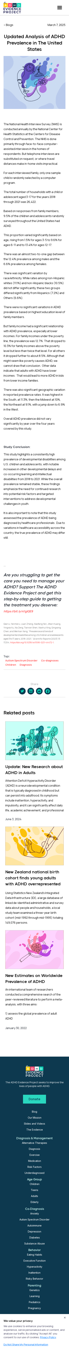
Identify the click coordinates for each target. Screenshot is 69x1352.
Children (34, 1183)
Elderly (35, 1202)
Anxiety (34, 1213)
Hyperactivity (34, 1266)
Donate (34, 1099)
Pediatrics (34, 1302)
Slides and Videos (34, 1123)
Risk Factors (34, 1166)
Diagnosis (34, 1148)
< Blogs (8, 25)
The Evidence (34, 1129)
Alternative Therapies (34, 1142)
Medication (34, 1160)
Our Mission (34, 1117)
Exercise (35, 1154)
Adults (34, 1196)
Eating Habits (34, 1254)
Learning (35, 1296)
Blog (34, 1111)
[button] (59, 7)
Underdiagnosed (34, 1172)
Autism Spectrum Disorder (34, 1219)
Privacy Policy (48, 1337)
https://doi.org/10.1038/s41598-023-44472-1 (32, 642)
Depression (34, 1231)
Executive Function (35, 1260)
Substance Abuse (34, 1243)
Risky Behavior (34, 1278)
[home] (12, 7)
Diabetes (34, 1237)
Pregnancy (34, 1308)
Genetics (34, 1290)
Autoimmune (34, 1225)
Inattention (34, 1272)
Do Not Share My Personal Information (26, 1344)
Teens (34, 1189)
